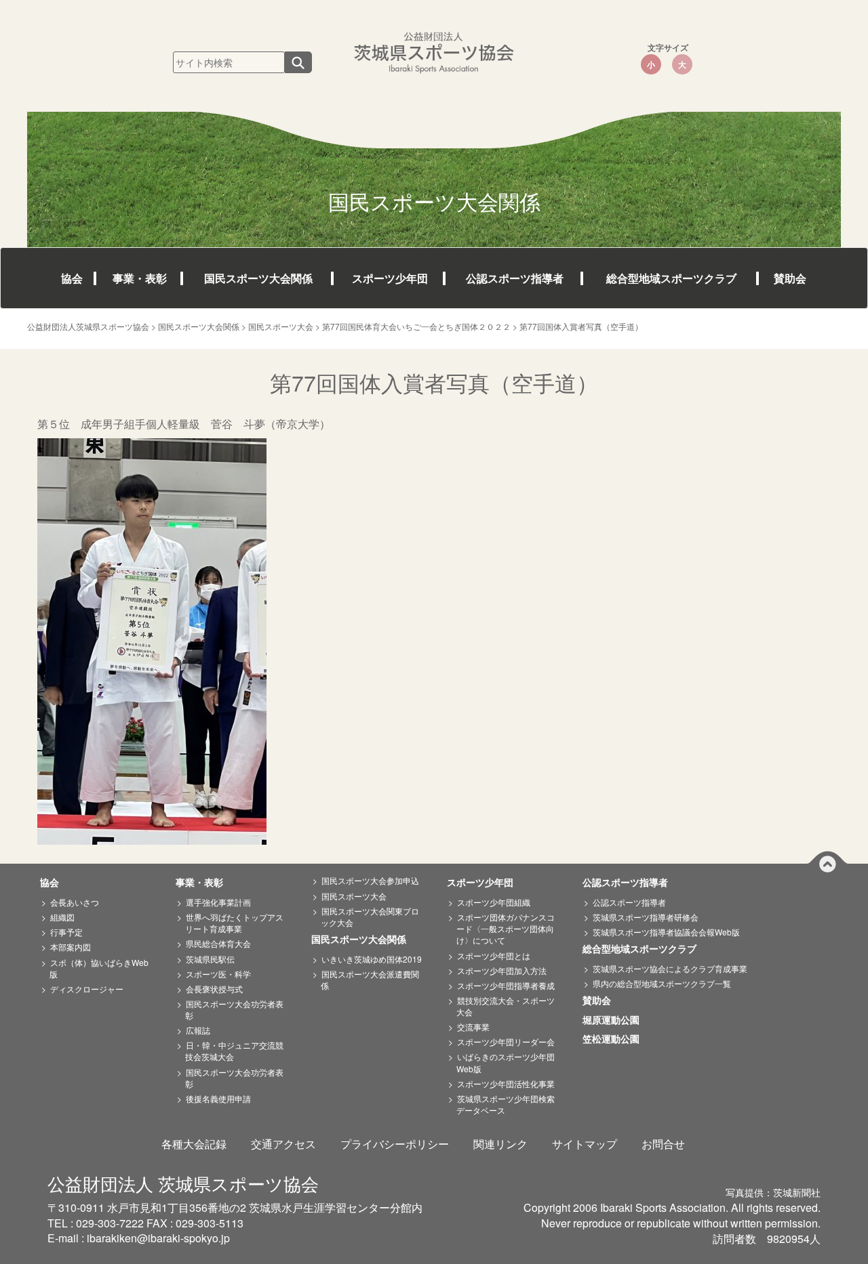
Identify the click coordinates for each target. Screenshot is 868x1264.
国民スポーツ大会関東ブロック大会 (370, 916)
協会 (72, 278)
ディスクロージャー (86, 988)
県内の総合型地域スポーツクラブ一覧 (662, 983)
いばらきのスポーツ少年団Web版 (505, 1062)
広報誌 (198, 1030)
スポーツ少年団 (390, 278)
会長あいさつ (74, 902)
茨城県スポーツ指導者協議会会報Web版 (666, 932)
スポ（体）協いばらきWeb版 (99, 967)
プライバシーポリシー (394, 1144)
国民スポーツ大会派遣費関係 (370, 979)
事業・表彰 (140, 278)
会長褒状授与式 (214, 988)
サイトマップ (584, 1144)
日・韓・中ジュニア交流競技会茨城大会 (234, 1050)
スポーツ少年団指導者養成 (506, 985)
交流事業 (473, 1026)
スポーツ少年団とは (493, 955)
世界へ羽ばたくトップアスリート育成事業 (234, 922)
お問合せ (663, 1144)
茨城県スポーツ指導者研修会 (645, 917)
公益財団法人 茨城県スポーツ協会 (183, 1183)
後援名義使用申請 (218, 1098)
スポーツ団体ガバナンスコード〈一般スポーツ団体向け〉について (505, 928)
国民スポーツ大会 (354, 896)
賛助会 (790, 278)
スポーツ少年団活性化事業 (506, 1083)
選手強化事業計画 (218, 902)
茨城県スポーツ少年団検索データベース (505, 1104)
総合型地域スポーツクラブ (671, 278)
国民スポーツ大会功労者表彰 (234, 1009)
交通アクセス (283, 1144)
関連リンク (500, 1144)
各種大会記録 (193, 1144)
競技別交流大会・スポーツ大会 (505, 1005)
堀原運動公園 (615, 1020)
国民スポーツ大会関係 (258, 278)
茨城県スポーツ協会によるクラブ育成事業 (670, 968)
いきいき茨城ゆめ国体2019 (371, 959)
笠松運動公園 (615, 1039)
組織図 (62, 917)
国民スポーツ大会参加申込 (370, 880)
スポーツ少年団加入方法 (502, 970)
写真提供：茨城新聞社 (773, 1192)
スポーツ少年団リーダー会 (506, 1041)
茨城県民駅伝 (210, 959)
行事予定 (66, 932)
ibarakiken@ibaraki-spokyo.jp (158, 1238)
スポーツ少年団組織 (493, 902)
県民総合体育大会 (218, 943)
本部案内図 (70, 946)
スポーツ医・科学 (218, 973)
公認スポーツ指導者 (515, 278)
